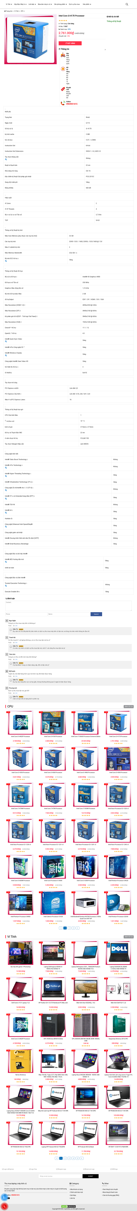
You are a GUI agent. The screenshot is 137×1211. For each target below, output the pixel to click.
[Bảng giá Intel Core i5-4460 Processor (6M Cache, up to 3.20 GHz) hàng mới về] (86, 758)
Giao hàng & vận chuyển (110, 1189)
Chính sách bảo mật (76, 1192)
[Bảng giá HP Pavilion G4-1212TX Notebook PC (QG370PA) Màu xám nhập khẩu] (53, 989)
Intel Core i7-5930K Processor (86, 808)
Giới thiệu (73, 1195)
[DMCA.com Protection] (68, 1206)
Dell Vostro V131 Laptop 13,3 (21, 1003)
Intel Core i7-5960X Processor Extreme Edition (85, 736)
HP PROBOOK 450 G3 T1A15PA (118, 1111)
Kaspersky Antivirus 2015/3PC (118, 1039)
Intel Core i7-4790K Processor (20, 808)
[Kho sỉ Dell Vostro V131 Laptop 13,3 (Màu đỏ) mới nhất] (20, 989)
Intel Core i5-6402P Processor (20, 736)
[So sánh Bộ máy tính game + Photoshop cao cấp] (20, 953)
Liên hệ (72, 1198)
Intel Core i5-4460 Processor (86, 772)
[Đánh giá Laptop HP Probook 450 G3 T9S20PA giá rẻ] (53, 1133)
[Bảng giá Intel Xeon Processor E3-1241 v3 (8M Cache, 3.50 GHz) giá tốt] (86, 830)
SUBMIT (90, 1176)
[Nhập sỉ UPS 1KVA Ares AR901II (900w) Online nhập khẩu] (53, 1025)
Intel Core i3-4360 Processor (53, 772)
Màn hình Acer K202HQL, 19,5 (86, 1003)
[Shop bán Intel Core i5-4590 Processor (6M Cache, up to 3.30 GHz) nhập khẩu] (118, 758)
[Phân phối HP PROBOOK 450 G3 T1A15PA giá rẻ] (118, 1097)
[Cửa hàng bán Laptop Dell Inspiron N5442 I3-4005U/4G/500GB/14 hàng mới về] (53, 953)
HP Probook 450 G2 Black (86, 1147)
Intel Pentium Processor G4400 (20, 916)
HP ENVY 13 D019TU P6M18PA (118, 1147)
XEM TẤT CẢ (129, 706)
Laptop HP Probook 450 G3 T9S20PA (53, 1147)
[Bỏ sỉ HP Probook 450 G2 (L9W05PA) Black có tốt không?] (86, 1133)
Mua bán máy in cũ (44, 4)
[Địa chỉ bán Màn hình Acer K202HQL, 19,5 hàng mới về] (86, 989)
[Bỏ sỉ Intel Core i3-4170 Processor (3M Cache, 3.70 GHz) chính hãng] (118, 722)
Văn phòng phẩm (59, 4)
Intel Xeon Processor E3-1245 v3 (118, 844)
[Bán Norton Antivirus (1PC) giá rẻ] (20, 1061)
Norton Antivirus (21, 1075)
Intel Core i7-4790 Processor (53, 808)
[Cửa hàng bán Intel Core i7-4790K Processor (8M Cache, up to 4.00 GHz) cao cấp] (20, 794)
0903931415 (71, 104)
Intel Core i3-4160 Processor (53, 736)
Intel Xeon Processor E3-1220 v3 (118, 808)
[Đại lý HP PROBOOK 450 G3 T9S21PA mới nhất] (20, 1133)
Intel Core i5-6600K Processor (20, 880)
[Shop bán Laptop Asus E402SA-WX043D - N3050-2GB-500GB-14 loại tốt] (86, 1061)
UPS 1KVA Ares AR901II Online (53, 1039)
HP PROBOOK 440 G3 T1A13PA (86, 1111)
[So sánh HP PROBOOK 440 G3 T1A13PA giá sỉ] (86, 1097)
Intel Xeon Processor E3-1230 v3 (20, 844)
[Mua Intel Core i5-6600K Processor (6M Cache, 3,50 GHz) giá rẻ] (20, 866)
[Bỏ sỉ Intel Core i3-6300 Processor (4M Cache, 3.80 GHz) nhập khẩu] (86, 866)
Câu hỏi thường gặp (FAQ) (111, 1195)
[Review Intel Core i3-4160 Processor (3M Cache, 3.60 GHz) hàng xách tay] (53, 722)
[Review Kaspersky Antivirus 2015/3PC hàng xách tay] (118, 1025)
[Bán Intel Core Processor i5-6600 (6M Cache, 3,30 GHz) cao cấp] (53, 866)
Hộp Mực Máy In (19, 4)
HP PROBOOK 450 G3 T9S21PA (20, 1147)
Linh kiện (31, 4)
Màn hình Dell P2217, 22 (118, 1003)
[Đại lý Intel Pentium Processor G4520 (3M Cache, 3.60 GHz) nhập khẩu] (118, 866)
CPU (69, 29)
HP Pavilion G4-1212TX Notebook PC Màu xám (53, 1003)
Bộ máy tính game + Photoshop (21, 967)
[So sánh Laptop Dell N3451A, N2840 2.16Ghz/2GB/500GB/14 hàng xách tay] (118, 953)
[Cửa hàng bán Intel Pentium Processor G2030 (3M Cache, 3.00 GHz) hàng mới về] (118, 902)
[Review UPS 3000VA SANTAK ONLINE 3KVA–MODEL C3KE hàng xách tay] (86, 1025)
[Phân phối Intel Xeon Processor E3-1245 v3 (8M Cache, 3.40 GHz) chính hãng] (118, 830)
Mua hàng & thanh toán (110, 1192)
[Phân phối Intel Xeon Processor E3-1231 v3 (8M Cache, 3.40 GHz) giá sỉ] (53, 830)
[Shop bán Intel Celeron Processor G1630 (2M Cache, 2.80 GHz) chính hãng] (53, 902)
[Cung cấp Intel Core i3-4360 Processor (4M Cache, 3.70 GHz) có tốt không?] (53, 758)
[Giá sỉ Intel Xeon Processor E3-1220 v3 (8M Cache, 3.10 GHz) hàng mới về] (118, 794)
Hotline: (12, 1195)
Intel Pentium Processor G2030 (118, 916)
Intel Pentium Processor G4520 (118, 880)
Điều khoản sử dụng (76, 1189)
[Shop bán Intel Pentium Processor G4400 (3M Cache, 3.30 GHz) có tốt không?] (20, 902)
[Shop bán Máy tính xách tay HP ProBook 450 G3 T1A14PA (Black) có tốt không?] (53, 1097)
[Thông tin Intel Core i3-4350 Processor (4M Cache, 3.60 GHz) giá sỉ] (20, 758)
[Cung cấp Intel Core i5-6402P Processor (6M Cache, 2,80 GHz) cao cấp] (20, 722)
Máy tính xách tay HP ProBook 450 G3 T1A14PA (53, 1111)
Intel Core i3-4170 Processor (118, 736)
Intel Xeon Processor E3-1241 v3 (86, 844)
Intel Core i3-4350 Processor (21, 772)
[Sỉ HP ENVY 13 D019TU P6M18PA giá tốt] (118, 1133)
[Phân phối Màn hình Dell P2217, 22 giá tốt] (118, 989)
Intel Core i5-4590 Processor (118, 772)
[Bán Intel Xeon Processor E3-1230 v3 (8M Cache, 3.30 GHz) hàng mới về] (20, 830)
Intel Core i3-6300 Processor (86, 880)
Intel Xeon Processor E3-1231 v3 (53, 844)
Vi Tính (11, 936)
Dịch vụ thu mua (74, 4)
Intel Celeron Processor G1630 (53, 916)
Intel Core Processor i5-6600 (53, 880)
